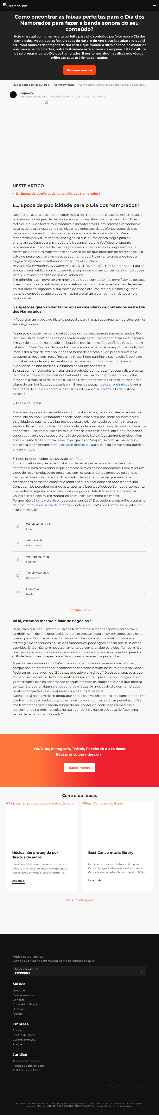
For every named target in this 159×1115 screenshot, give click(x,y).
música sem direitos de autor (76, 445)
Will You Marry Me (37, 556)
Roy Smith (32, 577)
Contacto (19, 1030)
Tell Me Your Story (37, 572)
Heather (31, 561)
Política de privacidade (29, 1065)
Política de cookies (26, 1070)
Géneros (18, 1000)
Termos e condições (27, 1061)
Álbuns (17, 1013)
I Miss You (32, 589)
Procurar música (79, 70)
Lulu (29, 529)
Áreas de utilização (26, 1004)
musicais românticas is (114, 384)
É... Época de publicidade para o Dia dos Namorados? (58, 193)
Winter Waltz (34, 540)
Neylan (30, 594)
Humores (19, 1009)
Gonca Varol (33, 545)
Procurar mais (80, 610)
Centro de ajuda (24, 1035)
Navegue (19, 990)
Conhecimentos (24, 1039)
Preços (17, 1044)
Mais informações (79, 900)
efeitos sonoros (64, 686)
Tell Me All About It (38, 524)
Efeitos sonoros (23, 995)
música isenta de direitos (50, 505)
